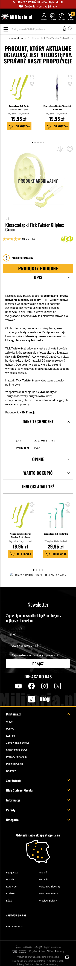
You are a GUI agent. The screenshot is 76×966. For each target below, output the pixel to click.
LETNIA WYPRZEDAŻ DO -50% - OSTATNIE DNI (39, 2)
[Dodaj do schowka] (32, 77)
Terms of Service (44, 964)
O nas (9, 721)
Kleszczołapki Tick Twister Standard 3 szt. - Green (19, 108)
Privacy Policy (24, 964)
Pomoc (10, 728)
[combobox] (42, 29)
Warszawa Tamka (48, 893)
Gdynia (10, 879)
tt (26, 699)
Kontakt (10, 735)
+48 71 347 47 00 (14, 926)
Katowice (11, 886)
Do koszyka (23, 126)
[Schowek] (52, 16)
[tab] (38, 282)
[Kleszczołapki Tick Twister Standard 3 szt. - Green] (19, 89)
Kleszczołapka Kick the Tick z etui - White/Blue (57, 108)
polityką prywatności (45, 655)
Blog (44, 699)
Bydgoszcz (12, 872)
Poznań (43, 872)
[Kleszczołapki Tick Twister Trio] (55, 517)
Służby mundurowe (16, 749)
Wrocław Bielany (48, 900)
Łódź (9, 900)
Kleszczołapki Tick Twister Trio (56, 533)
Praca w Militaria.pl (16, 756)
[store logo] (16, 17)
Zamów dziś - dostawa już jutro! (41, 6)
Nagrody (11, 770)
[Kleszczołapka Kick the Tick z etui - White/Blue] (57, 89)
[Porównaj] (60, 149)
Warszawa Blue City (49, 886)
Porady (10, 810)
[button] (32, 84)
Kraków (10, 893)
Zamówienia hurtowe (17, 742)
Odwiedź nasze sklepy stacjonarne (38, 835)
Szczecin (43, 879)
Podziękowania (14, 763)
